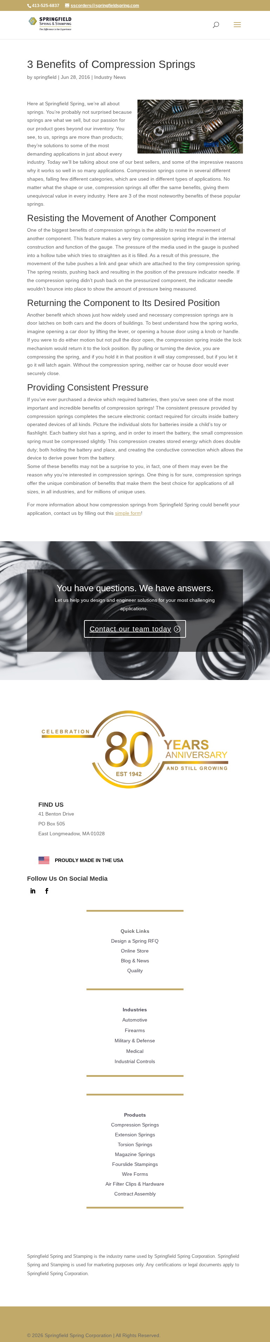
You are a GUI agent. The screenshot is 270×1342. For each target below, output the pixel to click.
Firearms (135, 1030)
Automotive (134, 1020)
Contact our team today (130, 629)
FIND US (51, 804)
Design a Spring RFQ (135, 941)
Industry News (110, 77)
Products (135, 1115)
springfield (45, 77)
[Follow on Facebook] (46, 891)
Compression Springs (135, 1125)
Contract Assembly (135, 1194)
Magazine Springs (135, 1154)
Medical (134, 1051)
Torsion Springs (135, 1144)
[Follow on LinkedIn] (32, 891)
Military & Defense (135, 1040)
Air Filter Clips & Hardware (134, 1184)
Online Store (135, 951)
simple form (128, 513)
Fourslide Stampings (135, 1164)
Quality (135, 970)
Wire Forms (135, 1174)
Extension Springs (135, 1134)
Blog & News (135, 960)
